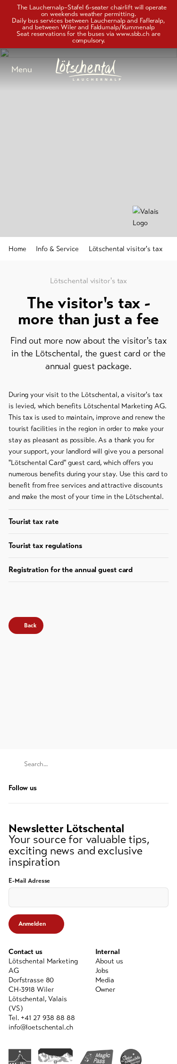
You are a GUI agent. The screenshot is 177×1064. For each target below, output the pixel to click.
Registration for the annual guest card (70, 569)
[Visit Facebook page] (149, 788)
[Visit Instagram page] (164, 788)
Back (30, 625)
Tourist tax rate (33, 521)
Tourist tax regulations (45, 545)
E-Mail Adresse (29, 881)
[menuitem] (132, 961)
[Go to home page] (89, 69)
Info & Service (57, 249)
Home (17, 249)
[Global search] (164, 69)
